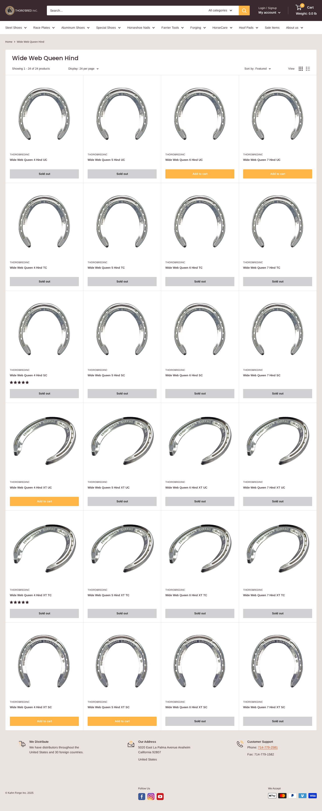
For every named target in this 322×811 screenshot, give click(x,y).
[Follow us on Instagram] (150, 796)
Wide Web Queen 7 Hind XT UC (264, 487)
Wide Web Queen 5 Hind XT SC (108, 707)
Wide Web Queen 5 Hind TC (106, 267)
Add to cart (200, 173)
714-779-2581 (268, 747)
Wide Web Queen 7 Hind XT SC (264, 707)
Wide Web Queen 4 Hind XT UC (31, 487)
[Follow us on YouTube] (160, 796)
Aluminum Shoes (73, 27)
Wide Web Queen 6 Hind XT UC (186, 487)
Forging (195, 27)
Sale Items (272, 27)
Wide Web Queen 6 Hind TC (183, 267)
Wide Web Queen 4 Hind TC (28, 267)
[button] (20, 382)
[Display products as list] (308, 69)
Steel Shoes (13, 27)
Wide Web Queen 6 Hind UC (184, 159)
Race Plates (41, 27)
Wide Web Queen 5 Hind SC (106, 375)
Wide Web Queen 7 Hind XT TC (264, 595)
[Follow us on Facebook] (141, 796)
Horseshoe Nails (138, 27)
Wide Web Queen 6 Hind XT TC (186, 595)
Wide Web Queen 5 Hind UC (106, 159)
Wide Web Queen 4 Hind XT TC (30, 595)
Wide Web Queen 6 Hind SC (184, 375)
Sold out (44, 173)
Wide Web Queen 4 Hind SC (28, 375)
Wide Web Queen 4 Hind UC (28, 159)
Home (8, 41)
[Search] (244, 10)
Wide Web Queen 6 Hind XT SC (186, 707)
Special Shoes (106, 27)
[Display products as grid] (301, 69)
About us (292, 27)
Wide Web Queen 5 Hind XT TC (108, 595)
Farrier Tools (170, 27)
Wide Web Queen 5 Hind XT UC (108, 487)
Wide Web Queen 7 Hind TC (261, 267)
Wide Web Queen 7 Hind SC (261, 375)
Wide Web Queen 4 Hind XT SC (31, 707)
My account (267, 12)
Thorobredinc (20, 154)
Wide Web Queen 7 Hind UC (261, 159)
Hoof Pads (246, 27)
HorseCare (220, 27)
